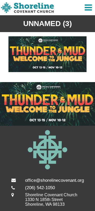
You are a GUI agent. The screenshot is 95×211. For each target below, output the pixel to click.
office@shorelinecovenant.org (54, 180)
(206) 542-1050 (40, 187)
